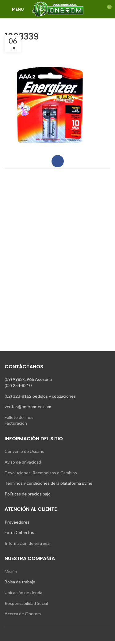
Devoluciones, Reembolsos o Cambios (41, 472)
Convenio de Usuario (24, 451)
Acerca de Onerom (23, 613)
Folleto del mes (19, 417)
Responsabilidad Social (26, 603)
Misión (11, 571)
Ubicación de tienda (23, 592)
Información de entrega (27, 543)
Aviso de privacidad (23, 462)
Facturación (16, 423)
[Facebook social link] (58, 161)
